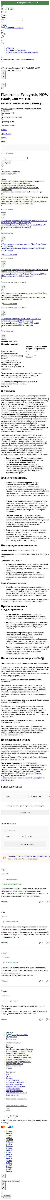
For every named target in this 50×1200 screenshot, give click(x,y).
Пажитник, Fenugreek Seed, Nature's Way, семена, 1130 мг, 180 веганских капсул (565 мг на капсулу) (23, 202)
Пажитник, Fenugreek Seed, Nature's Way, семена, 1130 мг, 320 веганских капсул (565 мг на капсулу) (23, 275)
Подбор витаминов (13, 1066)
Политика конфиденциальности (18, 1062)
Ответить (4, 901)
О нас (8, 1045)
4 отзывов (5, 111)
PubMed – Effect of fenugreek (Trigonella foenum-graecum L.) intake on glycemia (24, 758)
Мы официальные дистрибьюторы (19, 1049)
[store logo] (7, 10)
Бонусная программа (14, 1084)
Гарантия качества (13, 1089)
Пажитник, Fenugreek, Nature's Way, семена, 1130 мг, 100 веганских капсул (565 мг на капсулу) (23, 226)
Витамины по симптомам (16, 50)
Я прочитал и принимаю (10, 1181)
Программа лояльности (15, 1082)
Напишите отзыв (10, 255)
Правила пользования (14, 1064)
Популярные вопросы (14, 1091)
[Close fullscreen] (3, 85)
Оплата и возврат (12, 1080)
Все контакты (11, 1039)
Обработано (6, 1195)
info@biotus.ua (11, 1037)
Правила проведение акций (17, 1060)
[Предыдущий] (3, 73)
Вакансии (9, 1047)
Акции (8, 1074)
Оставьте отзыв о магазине (16, 1093)
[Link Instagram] (10, 1117)
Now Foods (7, 109)
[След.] (3, 77)
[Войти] (2, 31)
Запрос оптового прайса (15, 1053)
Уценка (8, 1076)
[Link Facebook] (7, 1117)
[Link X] (16, 1117)
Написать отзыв (27, 845)
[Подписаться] (8, 1109)
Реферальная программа (15, 1086)
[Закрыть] (3, 1176)
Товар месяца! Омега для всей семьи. (15, 183)
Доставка (9, 1078)
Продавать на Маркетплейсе (17, 1055)
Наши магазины (12, 1095)
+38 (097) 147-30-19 (15, 28)
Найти (4, 25)
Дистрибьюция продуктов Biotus (19, 1051)
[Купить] (3, 214)
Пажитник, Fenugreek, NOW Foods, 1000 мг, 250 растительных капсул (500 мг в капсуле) (20, 324)
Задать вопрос (25, 812)
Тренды (9, 1068)
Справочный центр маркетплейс (19, 1057)
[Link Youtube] (13, 1117)
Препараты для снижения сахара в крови (22, 52)
